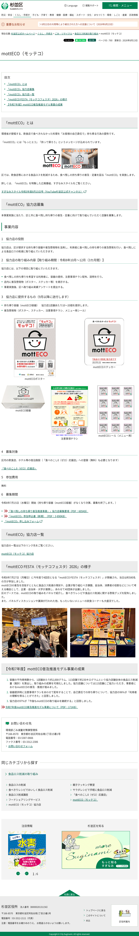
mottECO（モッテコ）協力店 (17, 554)
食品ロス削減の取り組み (86, 33)
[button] (70, 5)
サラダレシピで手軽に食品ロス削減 (92, 790)
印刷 (92, 40)
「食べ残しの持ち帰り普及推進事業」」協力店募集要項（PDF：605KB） (48, 511)
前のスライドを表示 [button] (18, 873)
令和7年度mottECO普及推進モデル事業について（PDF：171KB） (41, 707)
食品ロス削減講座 (18, 794)
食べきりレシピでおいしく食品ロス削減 (31, 790)
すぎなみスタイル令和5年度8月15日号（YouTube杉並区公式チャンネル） (42, 191)
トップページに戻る (96, 910)
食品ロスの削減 (17, 785)
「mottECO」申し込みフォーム (21, 521)
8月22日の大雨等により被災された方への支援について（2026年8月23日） (78, 24)
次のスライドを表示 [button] (27, 873)
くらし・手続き (45, 33)
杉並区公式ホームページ (23, 33)
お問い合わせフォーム (20, 746)
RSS (88, 920)
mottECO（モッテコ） (85, 799)
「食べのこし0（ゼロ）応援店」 (19, 468)
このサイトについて (96, 915)
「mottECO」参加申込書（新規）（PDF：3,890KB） (37, 516)
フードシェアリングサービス (24, 799)
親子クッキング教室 (84, 785)
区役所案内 (124, 921)
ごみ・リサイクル (63, 33)
